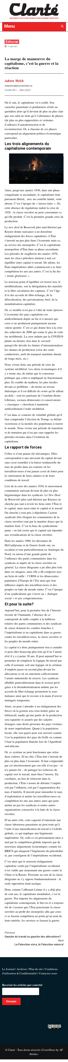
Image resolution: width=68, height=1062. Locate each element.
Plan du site (36, 969)
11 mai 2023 (12, 46)
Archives (22, 969)
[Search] (62, 26)
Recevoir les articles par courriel (22, 985)
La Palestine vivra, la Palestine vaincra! (39, 942)
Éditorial (12, 42)
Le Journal (8, 969)
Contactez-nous (48, 973)
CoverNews (48, 1050)
